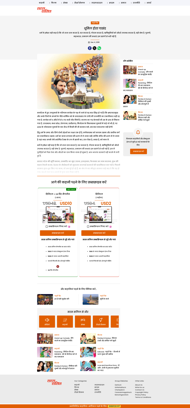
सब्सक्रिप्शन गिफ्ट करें (57, 226)
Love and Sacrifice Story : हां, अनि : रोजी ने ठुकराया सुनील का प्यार (108, 368)
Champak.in (120, 390)
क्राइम (111, 3)
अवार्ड (149, 3)
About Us (138, 385)
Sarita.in (118, 385)
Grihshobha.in (120, 387)
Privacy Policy (140, 395)
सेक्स (65, 3)
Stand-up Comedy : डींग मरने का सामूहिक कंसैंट (145, 72)
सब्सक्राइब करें (58, 233)
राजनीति (136, 3)
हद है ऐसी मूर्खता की (61, 299)
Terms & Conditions (143, 397)
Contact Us (139, 390)
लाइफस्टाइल (96, 3)
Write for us (139, 387)
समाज (123, 3)
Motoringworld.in (121, 395)
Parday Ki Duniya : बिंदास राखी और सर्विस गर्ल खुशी (145, 117)
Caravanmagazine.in (123, 392)
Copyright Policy (141, 392)
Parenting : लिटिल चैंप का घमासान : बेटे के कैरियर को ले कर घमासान (65, 354)
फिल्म (53, 3)
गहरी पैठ (95, 23)
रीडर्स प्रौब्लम (79, 3)
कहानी (41, 3)
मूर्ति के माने (104, 299)
